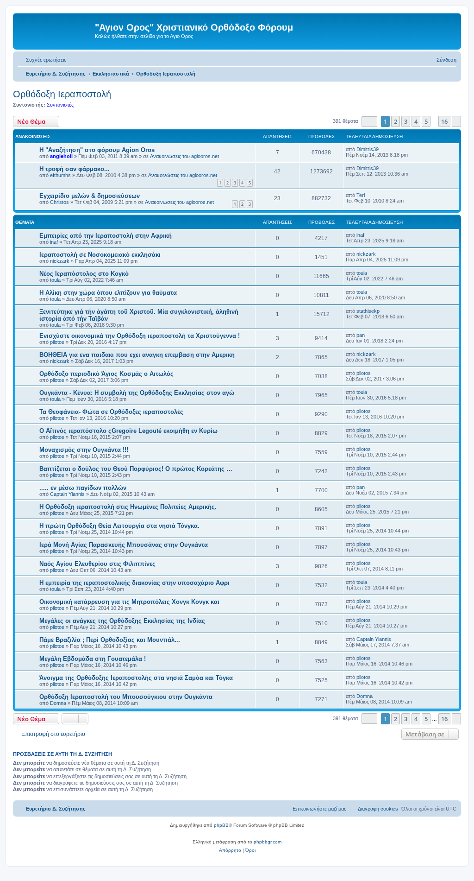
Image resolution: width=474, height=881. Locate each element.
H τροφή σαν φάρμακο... (74, 168)
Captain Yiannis (67, 494)
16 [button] (444, 121)
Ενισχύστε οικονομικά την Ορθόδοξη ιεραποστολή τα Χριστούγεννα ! (139, 335)
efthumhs (60, 175)
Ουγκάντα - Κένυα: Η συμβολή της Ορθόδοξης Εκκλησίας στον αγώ (136, 392)
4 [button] (416, 121)
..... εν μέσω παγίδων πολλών (82, 487)
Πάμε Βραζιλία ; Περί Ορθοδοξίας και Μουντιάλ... (109, 639)
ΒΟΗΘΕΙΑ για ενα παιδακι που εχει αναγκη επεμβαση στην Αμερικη (137, 354)
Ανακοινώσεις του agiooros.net (184, 156)
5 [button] (426, 121)
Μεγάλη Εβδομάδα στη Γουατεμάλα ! (92, 658)
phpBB (221, 825)
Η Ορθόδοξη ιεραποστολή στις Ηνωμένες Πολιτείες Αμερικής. (128, 506)
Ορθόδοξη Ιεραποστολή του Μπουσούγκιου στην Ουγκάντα (125, 696)
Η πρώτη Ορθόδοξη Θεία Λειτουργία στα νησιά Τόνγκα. (119, 525)
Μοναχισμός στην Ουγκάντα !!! (83, 449)
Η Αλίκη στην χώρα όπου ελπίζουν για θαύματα (108, 292)
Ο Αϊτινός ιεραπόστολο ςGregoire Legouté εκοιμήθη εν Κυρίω (128, 430)
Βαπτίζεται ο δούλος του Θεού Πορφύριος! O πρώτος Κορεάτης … (135, 468)
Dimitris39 (367, 149)
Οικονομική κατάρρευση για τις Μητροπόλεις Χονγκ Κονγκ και (129, 601)
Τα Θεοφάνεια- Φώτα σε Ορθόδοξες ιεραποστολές (111, 411)
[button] (369, 121)
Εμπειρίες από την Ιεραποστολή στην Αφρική (105, 235)
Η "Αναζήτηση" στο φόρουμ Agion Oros (97, 149)
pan (360, 335)
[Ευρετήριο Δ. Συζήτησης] (55, 30)
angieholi (61, 156)
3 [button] (405, 121)
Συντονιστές (60, 105)
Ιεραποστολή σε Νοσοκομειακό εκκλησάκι (100, 254)
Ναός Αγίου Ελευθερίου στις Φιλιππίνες (97, 563)
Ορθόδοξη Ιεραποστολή (62, 94)
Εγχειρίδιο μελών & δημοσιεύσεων (89, 195)
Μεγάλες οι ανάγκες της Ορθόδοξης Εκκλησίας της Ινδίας (122, 620)
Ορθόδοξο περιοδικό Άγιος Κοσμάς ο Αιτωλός (106, 373)
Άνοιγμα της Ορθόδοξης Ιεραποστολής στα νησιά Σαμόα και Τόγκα (136, 677)
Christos (59, 202)
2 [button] (395, 121)
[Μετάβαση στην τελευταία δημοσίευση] (383, 149)
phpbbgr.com (267, 841)
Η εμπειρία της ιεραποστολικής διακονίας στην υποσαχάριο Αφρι (134, 582)
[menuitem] (42, 59)
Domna (58, 703)
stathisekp (368, 311)
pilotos (57, 342)
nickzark (59, 261)
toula (55, 280)
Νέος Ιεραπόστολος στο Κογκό (84, 273)
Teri (360, 195)
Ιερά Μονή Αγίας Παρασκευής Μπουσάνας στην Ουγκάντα (123, 544)
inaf (54, 242)
